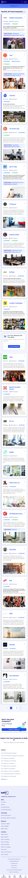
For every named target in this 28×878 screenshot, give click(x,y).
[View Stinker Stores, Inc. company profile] (14, 494)
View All (4, 779)
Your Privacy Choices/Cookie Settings (14, 869)
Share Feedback (5, 826)
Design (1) (15, 184)
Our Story (3, 802)
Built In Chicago (5, 842)
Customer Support (5, 823)
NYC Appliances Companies (8, 776)
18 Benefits (7, 309)
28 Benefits (7, 519)
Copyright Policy (14, 863)
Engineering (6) (7, 146)
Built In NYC (4, 849)
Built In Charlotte (5, 839)
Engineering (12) (20, 73)
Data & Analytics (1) (8, 184)
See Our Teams (17, 61)
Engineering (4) (7, 35)
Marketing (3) (15, 182)
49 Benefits (7, 23)
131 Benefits (7, 61)
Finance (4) (18, 75)
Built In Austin (4, 834)
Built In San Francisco (6, 852)
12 (16, 708)
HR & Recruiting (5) (15, 146)
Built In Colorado (5, 844)
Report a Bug (4, 828)
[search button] (22, 2)
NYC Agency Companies (7, 763)
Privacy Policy (14, 865)
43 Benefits (22, 132)
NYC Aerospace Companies (8, 760)
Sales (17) (15, 73)
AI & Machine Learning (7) (10, 75)
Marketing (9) (16, 145)
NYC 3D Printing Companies (8, 753)
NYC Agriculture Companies (8, 766)
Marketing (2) (15, 250)
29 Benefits (7, 172)
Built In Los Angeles (6, 847)
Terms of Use (14, 867)
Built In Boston (4, 837)
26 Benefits (22, 553)
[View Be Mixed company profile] (14, 283)
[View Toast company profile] (14, 71)
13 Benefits (13, 486)
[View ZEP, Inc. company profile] (14, 432)
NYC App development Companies (10, 773)
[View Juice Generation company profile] (14, 688)
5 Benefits (22, 425)
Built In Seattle (4, 854)
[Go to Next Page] (20, 708)
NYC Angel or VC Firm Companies (10, 771)
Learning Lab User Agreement (14, 859)
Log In (25, 2)
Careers (3, 804)
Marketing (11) (16, 33)
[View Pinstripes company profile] (14, 656)
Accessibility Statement (14, 861)
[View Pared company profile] (14, 368)
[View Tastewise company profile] (14, 108)
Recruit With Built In (6, 815)
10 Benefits (22, 617)
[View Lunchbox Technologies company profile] (14, 315)
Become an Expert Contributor (8, 818)
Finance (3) (21, 35)
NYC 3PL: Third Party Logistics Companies (12, 755)
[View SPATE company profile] (14, 625)
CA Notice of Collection (14, 872)
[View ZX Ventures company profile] (14, 215)
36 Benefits (7, 101)
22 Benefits (7, 586)
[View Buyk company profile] (14, 593)
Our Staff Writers (5, 807)
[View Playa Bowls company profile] (14, 561)
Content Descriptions (6, 809)
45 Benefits (7, 394)
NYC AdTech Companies (7, 758)
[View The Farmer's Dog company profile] (14, 143)
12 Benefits (21, 275)
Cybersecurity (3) (15, 35)
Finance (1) (14, 529)
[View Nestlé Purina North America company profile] (14, 400)
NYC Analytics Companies (8, 768)
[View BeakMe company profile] (14, 463)
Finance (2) (21, 182)
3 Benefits (13, 648)
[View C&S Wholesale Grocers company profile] (14, 527)
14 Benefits (7, 240)
